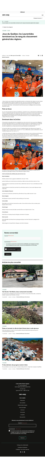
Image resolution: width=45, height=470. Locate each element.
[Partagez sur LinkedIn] (42, 55)
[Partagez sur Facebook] (38, 55)
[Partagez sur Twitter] (40, 55)
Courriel (9, 235)
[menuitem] (38, 18)
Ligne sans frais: (22, 390)
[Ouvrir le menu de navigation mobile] (43, 15)
